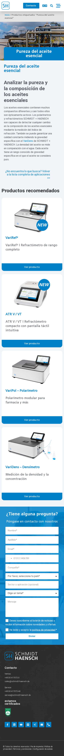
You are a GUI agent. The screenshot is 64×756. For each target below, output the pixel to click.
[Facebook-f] (7, 724)
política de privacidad (43, 629)
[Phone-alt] (48, 724)
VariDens (28, 140)
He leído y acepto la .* (33, 629)
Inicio (7, 15)
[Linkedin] (14, 724)
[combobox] (9, 558)
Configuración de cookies (43, 749)
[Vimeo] (28, 724)
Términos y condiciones (22, 749)
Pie (32, 746)
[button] (51, 5)
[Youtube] (21, 724)
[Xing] (35, 724)
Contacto (11, 667)
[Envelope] (41, 724)
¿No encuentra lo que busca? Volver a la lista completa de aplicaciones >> (27, 174)
